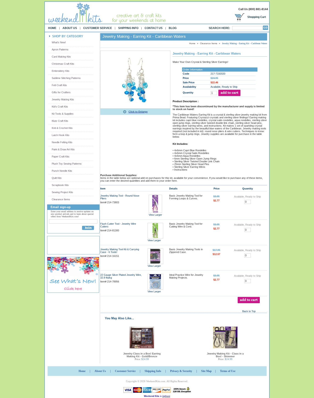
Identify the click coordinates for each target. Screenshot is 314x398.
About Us (70, 28)
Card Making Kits (61, 56)
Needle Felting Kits (62, 142)
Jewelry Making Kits (63, 99)
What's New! (59, 42)
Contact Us (154, 28)
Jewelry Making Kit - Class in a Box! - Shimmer (225, 355)
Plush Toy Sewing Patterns (67, 163)
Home (52, 28)
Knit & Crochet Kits (62, 128)
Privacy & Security (181, 371)
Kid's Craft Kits (60, 106)
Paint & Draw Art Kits (63, 149)
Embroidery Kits (60, 71)
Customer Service (97, 28)
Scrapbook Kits (60, 185)
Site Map (206, 371)
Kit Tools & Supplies (63, 113)
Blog (173, 28)
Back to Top (249, 311)
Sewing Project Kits (62, 192)
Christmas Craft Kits (63, 63)
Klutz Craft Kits (60, 120)
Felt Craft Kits (59, 85)
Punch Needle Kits (62, 170)
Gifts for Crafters (61, 92)
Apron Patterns (60, 49)
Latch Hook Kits (60, 135)
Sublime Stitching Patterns (66, 78)
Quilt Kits (57, 178)
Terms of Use (227, 371)
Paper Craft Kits (60, 156)
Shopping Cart (256, 17)
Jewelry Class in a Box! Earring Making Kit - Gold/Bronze (142, 355)
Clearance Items (61, 199)
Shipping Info (128, 28)
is (157, 396)
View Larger (155, 214)
